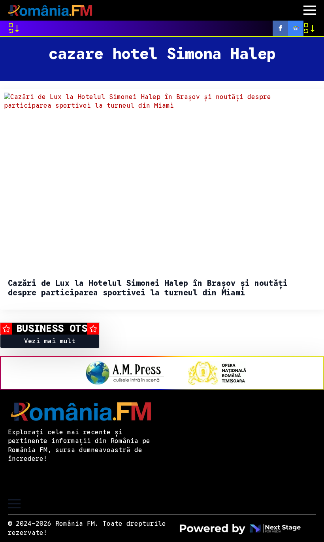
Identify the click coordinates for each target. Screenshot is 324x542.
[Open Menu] (309, 10)
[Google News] (295, 28)
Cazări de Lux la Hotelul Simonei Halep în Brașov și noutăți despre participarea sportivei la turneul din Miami (148, 288)
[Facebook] (280, 28)
